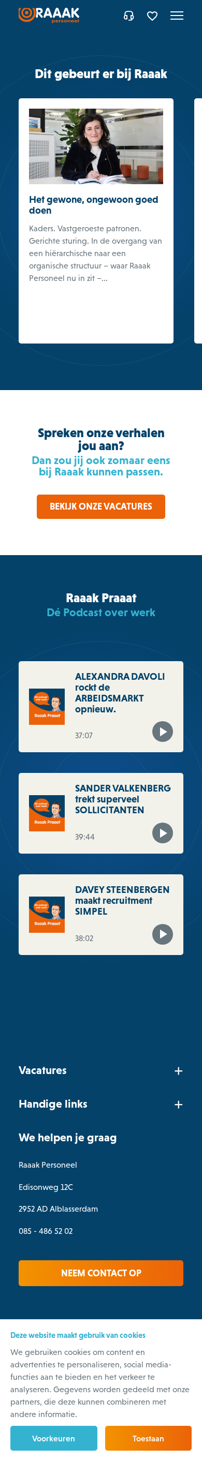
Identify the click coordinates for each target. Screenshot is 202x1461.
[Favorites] (153, 15)
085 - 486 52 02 (46, 1231)
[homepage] (49, 15)
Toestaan (148, 1438)
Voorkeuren (53, 1438)
